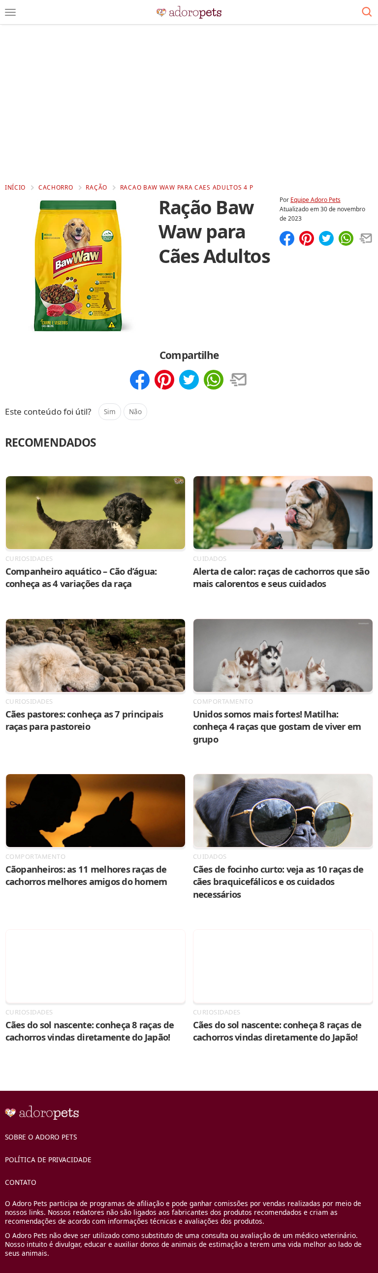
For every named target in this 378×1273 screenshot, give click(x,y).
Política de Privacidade (48, 1159)
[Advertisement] (189, 103)
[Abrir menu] (10, 12)
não (135, 411)
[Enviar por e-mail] (365, 239)
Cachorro (55, 187)
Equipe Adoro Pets (315, 200)
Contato (20, 1182)
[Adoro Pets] (189, 12)
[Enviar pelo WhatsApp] (346, 239)
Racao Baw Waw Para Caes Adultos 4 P (186, 187)
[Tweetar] (326, 239)
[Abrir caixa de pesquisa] (367, 12)
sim (110, 411)
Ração (96, 187)
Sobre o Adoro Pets (41, 1137)
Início (15, 187)
